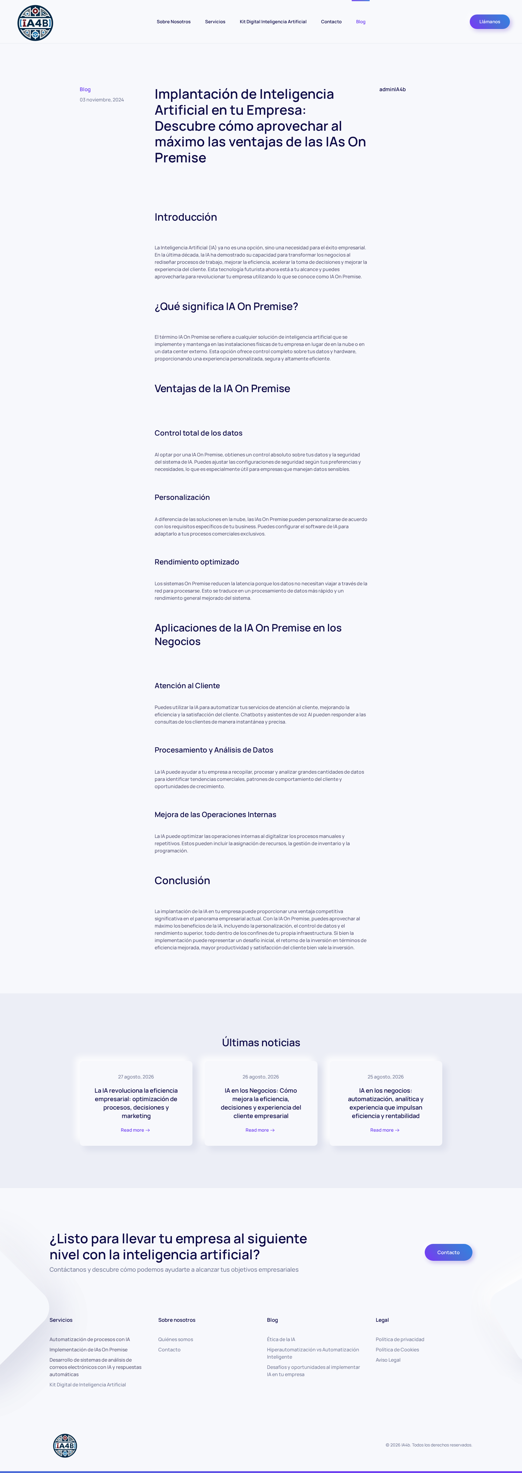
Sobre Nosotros (174, 21)
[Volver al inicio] (34, 21)
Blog (361, 21)
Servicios (215, 21)
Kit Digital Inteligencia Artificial (273, 21)
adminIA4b (392, 89)
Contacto (331, 21)
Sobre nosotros (176, 1319)
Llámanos (489, 21)
